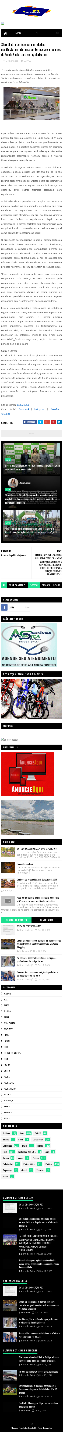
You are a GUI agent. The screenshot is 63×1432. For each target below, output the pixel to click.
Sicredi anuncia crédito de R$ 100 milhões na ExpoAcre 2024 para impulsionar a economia (32, 467)
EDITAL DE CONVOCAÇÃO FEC (29, 926)
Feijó (6, 1047)
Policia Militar (10, 1088)
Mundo (7, 1070)
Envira (6, 1035)
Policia (6, 1076)
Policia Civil (9, 1082)
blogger (46, 585)
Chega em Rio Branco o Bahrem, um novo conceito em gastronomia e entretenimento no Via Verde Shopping (39, 944)
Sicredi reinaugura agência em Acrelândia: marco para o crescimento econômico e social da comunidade (39, 1264)
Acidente (7, 993)
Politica (7, 1094)
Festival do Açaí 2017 (12, 1053)
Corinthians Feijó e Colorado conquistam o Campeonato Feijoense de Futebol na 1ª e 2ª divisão (38, 1389)
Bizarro (7, 1011)
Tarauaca (8, 1112)
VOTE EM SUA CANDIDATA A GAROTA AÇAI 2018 (37, 848)
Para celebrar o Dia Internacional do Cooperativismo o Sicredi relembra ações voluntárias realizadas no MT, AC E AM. (31, 532)
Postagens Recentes (16, 920)
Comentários (46, 920)
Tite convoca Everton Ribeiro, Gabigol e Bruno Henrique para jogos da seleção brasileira (39, 1359)
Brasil (6, 1017)
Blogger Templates (19, 1428)
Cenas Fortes (9, 1023)
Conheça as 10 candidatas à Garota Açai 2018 (37, 879)
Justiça (7, 1064)
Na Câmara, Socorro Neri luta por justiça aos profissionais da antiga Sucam (37, 959)
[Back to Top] (32, 1424)
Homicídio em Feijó (25, 864)
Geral (6, 1059)
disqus (56, 585)
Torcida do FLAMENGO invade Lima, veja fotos (38, 1371)
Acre (8, 460)
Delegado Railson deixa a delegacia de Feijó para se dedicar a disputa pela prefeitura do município (38, 1222)
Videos (6, 1118)
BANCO (27, 60)
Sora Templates (45, 1428)
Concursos (8, 1029)
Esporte (7, 1041)
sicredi (7, 1106)
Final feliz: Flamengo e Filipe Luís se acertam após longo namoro (38, 1404)
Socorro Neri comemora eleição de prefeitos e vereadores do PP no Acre (37, 973)
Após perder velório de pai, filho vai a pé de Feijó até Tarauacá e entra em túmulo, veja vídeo (38, 899)
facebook (34, 585)
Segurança (8, 1100)
